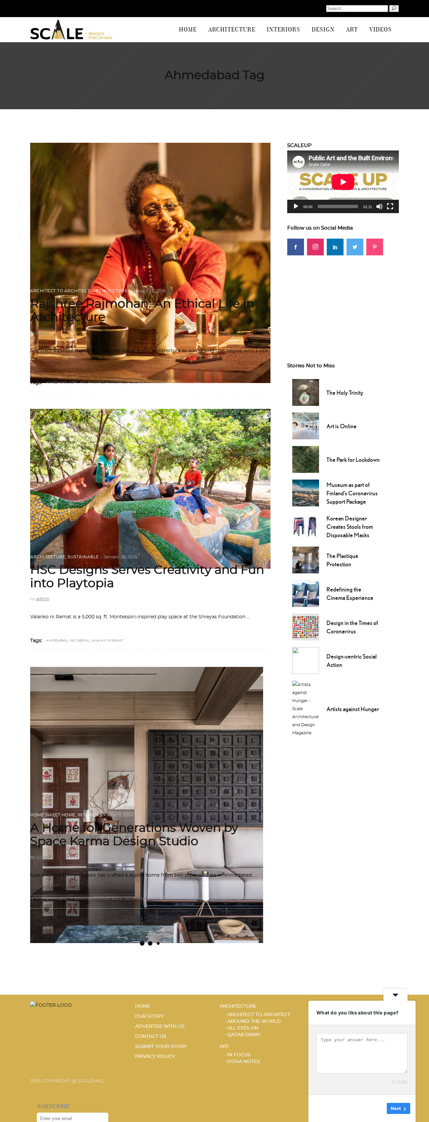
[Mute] (379, 206)
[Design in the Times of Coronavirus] (305, 626)
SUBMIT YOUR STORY (161, 1046)
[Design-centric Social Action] (305, 660)
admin (42, 333)
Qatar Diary (243, 1035)
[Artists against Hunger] (306, 708)
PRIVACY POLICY (155, 1056)
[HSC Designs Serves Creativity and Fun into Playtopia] (150, 489)
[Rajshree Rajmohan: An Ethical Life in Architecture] (150, 263)
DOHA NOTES (243, 1061)
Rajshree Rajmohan (106, 382)
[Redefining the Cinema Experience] (305, 593)
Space (117, 899)
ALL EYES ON (242, 1028)
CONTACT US (150, 1036)
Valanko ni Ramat (107, 640)
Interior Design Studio (90, 899)
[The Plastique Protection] (305, 559)
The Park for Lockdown (353, 459)
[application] (343, 181)
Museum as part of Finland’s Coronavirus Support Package (352, 493)
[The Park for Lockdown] (305, 459)
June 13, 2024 (120, 815)
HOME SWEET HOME (52, 815)
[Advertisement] (343, 297)
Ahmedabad (56, 382)
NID (83, 382)
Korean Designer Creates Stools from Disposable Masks (349, 527)
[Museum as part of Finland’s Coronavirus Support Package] (305, 492)
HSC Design (79, 640)
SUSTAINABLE (83, 557)
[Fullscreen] (390, 206)
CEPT (74, 382)
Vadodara (135, 382)
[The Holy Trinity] (305, 392)
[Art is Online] (305, 425)
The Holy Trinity (344, 392)
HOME (142, 1006)
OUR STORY (149, 1016)
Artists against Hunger (352, 708)
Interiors (90, 815)
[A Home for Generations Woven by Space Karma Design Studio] (146, 805)
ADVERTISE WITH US (160, 1026)
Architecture (109, 291)
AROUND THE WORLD (254, 1021)
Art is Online (341, 426)
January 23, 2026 (149, 291)
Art (224, 1046)
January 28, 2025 (120, 557)
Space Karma (135, 899)
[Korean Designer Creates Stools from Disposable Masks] (305, 526)
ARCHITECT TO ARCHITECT (60, 291)
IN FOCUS (239, 1055)
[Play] (296, 206)
